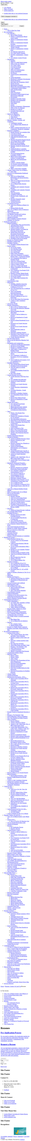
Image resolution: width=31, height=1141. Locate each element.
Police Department (15, 92)
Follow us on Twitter (9, 1102)
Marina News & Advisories (18, 904)
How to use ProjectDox (13, 493)
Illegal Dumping (11, 774)
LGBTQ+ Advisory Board (18, 162)
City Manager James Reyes (18, 51)
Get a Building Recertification (18, 379)
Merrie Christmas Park (16, 880)
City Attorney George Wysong (19, 58)
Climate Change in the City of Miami (17, 170)
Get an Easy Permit (16, 247)
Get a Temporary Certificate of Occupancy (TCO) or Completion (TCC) (19, 357)
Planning (13, 91)
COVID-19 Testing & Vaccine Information (18, 947)
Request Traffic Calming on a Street (16, 608)
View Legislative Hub (13, 212)
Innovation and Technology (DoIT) (20, 82)
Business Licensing (12, 561)
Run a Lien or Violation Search (19, 306)
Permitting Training (12, 243)
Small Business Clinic (13, 281)
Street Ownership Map (13, 977)
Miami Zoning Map (12, 974)
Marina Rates (14, 898)
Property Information (12, 305)
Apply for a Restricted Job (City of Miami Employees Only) (20, 800)
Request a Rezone (15, 496)
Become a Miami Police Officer (19, 792)
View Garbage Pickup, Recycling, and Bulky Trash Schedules (19, 635)
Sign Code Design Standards (18, 590)
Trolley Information (12, 601)
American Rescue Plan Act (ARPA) (20, 578)
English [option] (16, 19)
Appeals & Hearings (12, 217)
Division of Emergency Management (20, 106)
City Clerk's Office (15, 65)
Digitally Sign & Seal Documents (19, 235)
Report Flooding (15, 745)
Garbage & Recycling (13, 633)
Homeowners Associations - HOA (16, 677)
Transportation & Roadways (11, 599)
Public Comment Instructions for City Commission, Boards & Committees (20, 128)
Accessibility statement (7, 1136)
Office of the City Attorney (18, 64)
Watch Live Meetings (12, 114)
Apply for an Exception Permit (19, 262)
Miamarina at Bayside (16, 901)
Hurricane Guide (11, 654)
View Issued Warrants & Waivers (16, 526)
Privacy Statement (18, 1136)
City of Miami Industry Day (18, 560)
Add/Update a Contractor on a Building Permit (18, 349)
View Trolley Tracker (16, 604)
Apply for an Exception (17, 850)
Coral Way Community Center (19, 891)
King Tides (13, 171)
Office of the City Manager (18, 108)
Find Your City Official (13, 968)
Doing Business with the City (15, 539)
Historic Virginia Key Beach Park (19, 889)
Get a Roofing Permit (16, 249)
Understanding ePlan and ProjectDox (20, 224)
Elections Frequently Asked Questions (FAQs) (18, 199)
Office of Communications (17, 70)
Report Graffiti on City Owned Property (17, 772)
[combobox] (9, 16)
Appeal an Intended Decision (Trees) (20, 438)
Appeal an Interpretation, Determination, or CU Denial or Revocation (19, 448)
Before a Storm (15, 655)
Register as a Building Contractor (19, 347)
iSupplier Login (15, 551)
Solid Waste (14, 103)
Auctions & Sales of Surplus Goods (20, 552)
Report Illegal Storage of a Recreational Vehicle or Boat (18, 741)
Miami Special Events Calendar (19, 407)
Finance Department (16, 71)
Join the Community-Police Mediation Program (18, 759)
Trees (8, 411)
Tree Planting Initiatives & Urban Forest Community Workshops (17, 784)
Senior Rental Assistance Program (19, 918)
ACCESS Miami (15, 812)
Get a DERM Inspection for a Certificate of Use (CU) (18, 286)
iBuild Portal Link (12, 534)
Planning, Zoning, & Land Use (12, 815)
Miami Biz (10, 575)
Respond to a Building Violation (19, 393)
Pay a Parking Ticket (16, 624)
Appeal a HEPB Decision (17, 476)
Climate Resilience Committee (18, 149)
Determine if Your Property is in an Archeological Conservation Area (20, 334)
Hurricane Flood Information (18, 663)
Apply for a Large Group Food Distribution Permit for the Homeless (18, 964)
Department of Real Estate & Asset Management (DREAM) (20, 95)
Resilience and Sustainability (18, 100)
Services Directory (9, 983)
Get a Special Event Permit (18, 404)
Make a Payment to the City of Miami (17, 492)
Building (13, 61)
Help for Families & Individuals (19, 956)
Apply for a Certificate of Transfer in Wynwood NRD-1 (16, 868)
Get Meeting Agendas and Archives (16, 214)
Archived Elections (16, 202)
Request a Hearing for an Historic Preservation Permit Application (19, 468)
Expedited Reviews (12, 513)
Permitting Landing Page (13, 241)
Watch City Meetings (16, 118)
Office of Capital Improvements (19, 62)
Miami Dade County (9, 1115)
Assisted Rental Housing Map (15, 976)
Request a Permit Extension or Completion (18, 536)
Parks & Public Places (9, 872)
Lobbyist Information (12, 593)
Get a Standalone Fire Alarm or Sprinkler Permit (19, 258)
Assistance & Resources (13, 951)
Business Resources (16, 953)
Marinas (9, 895)
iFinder (9, 979)
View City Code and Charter (14, 215)
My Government (8, 32)
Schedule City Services (13, 220)
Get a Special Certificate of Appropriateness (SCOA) (18, 474)
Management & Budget (17, 85)
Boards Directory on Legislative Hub (20, 132)
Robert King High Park (17, 883)
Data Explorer (11, 971)
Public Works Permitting (17, 253)
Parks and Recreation (16, 89)
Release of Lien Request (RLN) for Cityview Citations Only (20, 756)
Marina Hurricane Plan (16, 897)
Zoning (12, 105)
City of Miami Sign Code (14, 586)
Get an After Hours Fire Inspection (20, 299)
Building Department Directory (15, 435)
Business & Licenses (9, 537)
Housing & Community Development (20, 79)
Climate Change (11, 674)
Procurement (14, 97)
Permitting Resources (12, 363)
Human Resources (15, 80)
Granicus (22, 1139)
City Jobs (9, 787)
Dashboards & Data (12, 957)
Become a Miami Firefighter (18, 794)
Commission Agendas (16, 123)
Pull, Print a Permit (15, 373)
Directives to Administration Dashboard (17, 173)
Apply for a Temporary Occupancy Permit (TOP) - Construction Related (20, 255)
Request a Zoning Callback (14, 853)
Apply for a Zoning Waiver (18, 502)
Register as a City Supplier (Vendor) (20, 549)
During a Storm (15, 657)
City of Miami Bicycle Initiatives (19, 621)
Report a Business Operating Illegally (17, 598)
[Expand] (8, 29)
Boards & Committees (13, 130)
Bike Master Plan (15, 619)
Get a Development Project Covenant (20, 501)
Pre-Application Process (17, 827)
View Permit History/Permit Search (20, 364)
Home (2, 986)
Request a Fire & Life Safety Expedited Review (18, 515)
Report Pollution (15, 771)
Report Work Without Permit (18, 397)
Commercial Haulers (16, 649)
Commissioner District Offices (18, 88)
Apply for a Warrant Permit (18, 261)
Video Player (14, 117)
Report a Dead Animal (16, 768)
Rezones (9, 825)
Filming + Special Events (13, 907)
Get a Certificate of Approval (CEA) (20, 484)
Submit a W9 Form (16, 558)
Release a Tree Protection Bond (19, 431)
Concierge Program (12, 533)
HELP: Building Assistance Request (16, 218)
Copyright (26, 1136)
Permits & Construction (10, 221)
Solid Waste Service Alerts (17, 648)
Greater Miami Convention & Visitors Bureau (16, 1114)
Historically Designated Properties (16, 463)
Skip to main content (6, 1)
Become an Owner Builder (18, 346)
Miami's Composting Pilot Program (20, 651)
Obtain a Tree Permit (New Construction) (18, 413)
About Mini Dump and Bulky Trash (20, 645)
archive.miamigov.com (10, 1117)
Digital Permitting (12, 223)
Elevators (9, 508)
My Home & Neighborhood (11, 631)
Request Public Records (17, 208)
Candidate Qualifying (16, 194)
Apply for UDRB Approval (14, 859)
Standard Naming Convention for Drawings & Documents (19, 230)
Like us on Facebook (9, 1100)
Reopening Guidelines (13, 962)
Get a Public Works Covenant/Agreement (18, 616)
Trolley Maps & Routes (17, 605)
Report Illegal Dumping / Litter (19, 775)
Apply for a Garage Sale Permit (19, 265)
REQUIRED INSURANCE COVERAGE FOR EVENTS (19, 409)
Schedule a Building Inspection (19, 284)
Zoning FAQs (11, 819)
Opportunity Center (16, 810)
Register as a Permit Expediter (15, 240)
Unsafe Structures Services (18, 337)
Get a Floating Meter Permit (14, 511)
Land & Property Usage (13, 830)
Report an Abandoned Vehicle (18, 734)
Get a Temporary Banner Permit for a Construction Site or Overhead (17, 614)
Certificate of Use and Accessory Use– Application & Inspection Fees (17, 595)
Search (2, 26)
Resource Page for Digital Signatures (20, 237)
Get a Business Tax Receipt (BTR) (20, 564)
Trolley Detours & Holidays (18, 607)
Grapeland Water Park (16, 888)
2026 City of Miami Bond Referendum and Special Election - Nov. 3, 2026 (20, 177)
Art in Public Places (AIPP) (18, 141)
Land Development (12, 495)
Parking (9, 622)
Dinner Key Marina (16, 900)
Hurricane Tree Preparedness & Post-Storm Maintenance (20, 661)
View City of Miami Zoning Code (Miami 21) (16, 993)
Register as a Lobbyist (16, 109)
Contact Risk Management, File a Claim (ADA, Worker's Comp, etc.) (20, 727)
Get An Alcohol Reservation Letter (16, 822)
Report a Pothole (15, 721)
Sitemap (3, 1138)
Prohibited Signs (15, 589)
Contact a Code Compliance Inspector (17, 780)
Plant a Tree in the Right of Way (19, 429)
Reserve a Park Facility (13, 892)
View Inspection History (17, 294)
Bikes (8, 618)
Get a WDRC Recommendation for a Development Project (17, 861)
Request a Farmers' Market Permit (19, 273)
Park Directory (11, 874)
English (16, 13)
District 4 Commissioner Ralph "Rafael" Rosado (19, 46)
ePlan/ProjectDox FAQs (17, 226)
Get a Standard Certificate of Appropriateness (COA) (18, 471)
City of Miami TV (15, 115)
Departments (10, 59)
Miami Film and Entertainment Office (20, 86)
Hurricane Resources (16, 666)
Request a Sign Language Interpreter (20, 736)
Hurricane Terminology (17, 665)
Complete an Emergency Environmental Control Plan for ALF (17, 943)
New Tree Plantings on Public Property (17, 718)
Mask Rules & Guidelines (14, 960)
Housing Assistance (9, 910)
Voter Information (15, 193)
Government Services (13, 203)
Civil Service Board (16, 67)
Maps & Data (7, 967)
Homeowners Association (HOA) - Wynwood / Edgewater (20, 688)
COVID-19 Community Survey (19, 959)
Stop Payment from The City (18, 557)
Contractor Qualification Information (20, 344)
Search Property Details (13, 970)
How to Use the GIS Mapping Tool (20, 821)
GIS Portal (10, 980)
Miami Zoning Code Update (14, 854)
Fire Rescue (14, 73)
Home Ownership (12, 926)
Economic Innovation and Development (17, 111)
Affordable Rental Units (17, 916)
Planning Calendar (12, 866)
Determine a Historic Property (18, 332)
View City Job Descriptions (18, 798)
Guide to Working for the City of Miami (17, 813)
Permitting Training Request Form (19, 244)
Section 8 (13, 921)
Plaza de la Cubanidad (16, 882)
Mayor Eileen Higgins (16, 35)
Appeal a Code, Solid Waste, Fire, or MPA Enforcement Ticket (20, 457)
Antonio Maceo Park (16, 876)
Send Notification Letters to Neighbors (17, 716)
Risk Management (15, 102)
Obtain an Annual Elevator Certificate (20, 510)
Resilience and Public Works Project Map (18, 982)
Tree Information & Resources (18, 419)
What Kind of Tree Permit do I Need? (20, 420)
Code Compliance (15, 68)
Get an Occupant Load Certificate (16, 583)
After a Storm (14, 658)
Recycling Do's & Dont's (17, 643)
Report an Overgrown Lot (17, 765)
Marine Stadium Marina (17, 903)
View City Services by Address (15, 973)
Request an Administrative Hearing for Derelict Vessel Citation (20, 762)
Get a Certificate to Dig (17, 482)
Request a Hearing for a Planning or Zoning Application (20, 444)
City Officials (10, 33)
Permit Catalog (11, 246)
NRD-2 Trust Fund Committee (19, 168)
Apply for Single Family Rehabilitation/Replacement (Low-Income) (20, 936)
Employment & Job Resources (18, 954)
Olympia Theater (11, 909)
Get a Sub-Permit (15, 252)
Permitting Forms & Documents (19, 238)
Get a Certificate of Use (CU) (18, 563)
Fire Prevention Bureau (13, 338)
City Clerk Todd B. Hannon (18, 53)
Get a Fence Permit (16, 250)
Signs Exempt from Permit (17, 587)
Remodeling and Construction (15, 343)
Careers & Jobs (8, 786)
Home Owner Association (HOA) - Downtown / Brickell (20, 697)
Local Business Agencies (13, 592)
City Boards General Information (19, 164)
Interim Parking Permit (16, 625)
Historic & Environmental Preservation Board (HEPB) (18, 143)
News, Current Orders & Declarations (17, 948)
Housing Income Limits (17, 930)
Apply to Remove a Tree (17, 428)
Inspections (10, 282)
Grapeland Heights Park (17, 879)
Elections (9, 174)
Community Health (9, 945)
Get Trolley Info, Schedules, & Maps (20, 602)
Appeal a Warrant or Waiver (18, 722)
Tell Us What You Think (13, 30)
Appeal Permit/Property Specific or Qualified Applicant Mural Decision (20, 451)
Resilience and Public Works (18, 98)
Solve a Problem (11, 719)
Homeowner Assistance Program (15, 781)
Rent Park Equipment (13, 894)
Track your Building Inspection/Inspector (16, 292)
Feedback (6, 1090)
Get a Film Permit (15, 405)
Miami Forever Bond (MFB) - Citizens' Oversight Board (18, 157)
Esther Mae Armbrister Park (18, 877)
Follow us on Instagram (10, 1103)
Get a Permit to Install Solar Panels (20, 275)
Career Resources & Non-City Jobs (16, 809)
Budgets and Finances (13, 577)
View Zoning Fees (12, 871)
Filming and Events (12, 402)
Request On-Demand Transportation (16, 611)
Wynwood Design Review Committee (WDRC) (17, 154)
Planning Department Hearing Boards (20, 139)
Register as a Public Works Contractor (17, 528)
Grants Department (16, 77)
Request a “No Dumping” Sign (19, 646)
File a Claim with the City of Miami (20, 743)
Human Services (15, 83)
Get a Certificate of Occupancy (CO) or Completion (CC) (20, 360)
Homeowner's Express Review (19, 522)
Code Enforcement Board (17, 135)
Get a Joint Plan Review (17, 520)
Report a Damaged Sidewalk (18, 730)
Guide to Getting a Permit (17, 227)
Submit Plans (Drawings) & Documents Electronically (18, 233)
